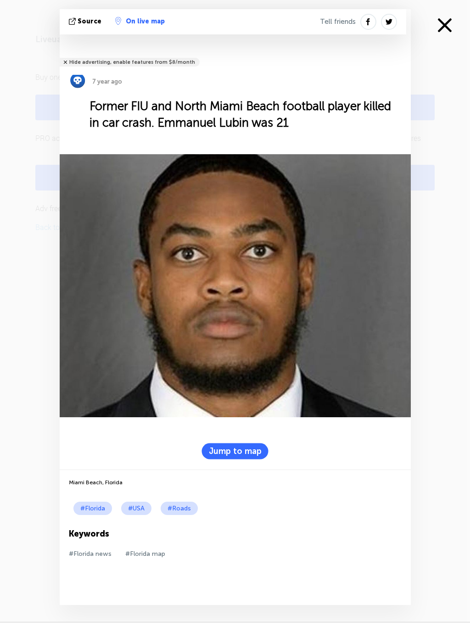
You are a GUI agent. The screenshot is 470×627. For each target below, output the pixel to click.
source (89, 21)
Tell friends (338, 21)
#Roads (179, 508)
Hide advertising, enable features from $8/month (132, 62)
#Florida (92, 508)
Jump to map (235, 451)
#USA (136, 508)
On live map (145, 21)
